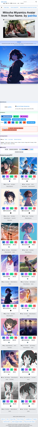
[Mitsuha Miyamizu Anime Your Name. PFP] (9, 327)
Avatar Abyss (6, 7)
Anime (6, 139)
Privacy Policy (12, 419)
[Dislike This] (15, 274)
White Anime (9, 220)
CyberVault (13, 181)
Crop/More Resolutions (19, 119)
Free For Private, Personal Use (22, 106)
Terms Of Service (20, 419)
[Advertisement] (19, 92)
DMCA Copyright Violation (17, 421)
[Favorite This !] (7, 274)
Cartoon (16, 142)
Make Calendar (6, 119)
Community (13, 3)
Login (18, 3)
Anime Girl (13, 218)
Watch (19, 142)
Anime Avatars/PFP (15, 7)
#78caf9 (31, 149)
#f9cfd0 (29, 149)
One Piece (12, 143)
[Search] (36, 2)
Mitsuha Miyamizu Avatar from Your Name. (28, 7)
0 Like (16, 116)
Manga (12, 142)
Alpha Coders (4, 1)
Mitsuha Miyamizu (17, 139)
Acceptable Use (28, 419)
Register (22, 3)
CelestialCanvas (32, 181)
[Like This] (11, 369)
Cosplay (32, 142)
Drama (22, 142)
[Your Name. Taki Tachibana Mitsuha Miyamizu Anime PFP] (28, 327)
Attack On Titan (6, 143)
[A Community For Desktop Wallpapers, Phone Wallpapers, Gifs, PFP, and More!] (1, 7)
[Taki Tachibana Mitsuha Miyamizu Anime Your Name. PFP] (9, 359)
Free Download (7, 116)
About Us (3, 419)
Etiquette (35, 419)
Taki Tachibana (24, 186)
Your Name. (10, 139)
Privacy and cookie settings (29, 421)
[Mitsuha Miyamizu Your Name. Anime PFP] (28, 359)
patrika (32, 15)
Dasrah (32, 374)
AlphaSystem (13, 246)
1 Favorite (24, 116)
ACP (4, 128)
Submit (8, 3)
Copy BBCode (31, 122)
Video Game (7, 142)
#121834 (26, 149)
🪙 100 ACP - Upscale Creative (15, 128)
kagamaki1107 (13, 374)
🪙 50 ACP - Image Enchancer (9, 129)
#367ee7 (23, 149)
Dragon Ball (27, 142)
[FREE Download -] (3, 274)
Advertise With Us (6, 421)
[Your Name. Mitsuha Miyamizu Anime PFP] (9, 263)
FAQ (7, 419)
